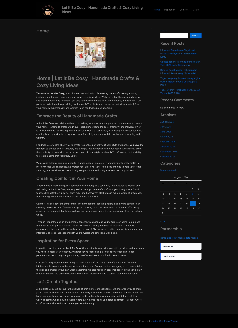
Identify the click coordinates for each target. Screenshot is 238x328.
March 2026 (166, 136)
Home (157, 9)
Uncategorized (168, 170)
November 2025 (168, 151)
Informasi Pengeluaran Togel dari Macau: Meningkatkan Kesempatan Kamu (178, 53)
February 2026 (168, 141)
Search (163, 30)
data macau (192, 237)
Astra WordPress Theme (165, 321)
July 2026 (165, 126)
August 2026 (167, 121)
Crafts (196, 9)
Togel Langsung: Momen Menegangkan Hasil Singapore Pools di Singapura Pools (180, 81)
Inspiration (169, 9)
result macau (178, 237)
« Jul (162, 221)
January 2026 (167, 146)
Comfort (184, 9)
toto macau (168, 246)
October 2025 (167, 156)
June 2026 (165, 131)
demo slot (165, 237)
